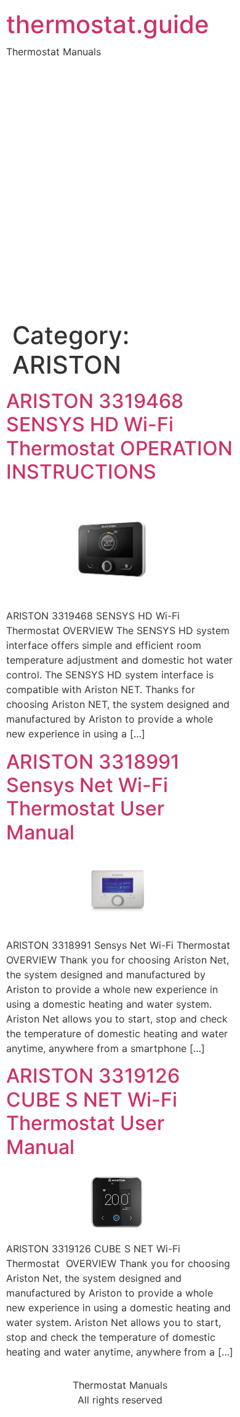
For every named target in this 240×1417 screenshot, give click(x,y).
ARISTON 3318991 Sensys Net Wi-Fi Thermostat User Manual (93, 797)
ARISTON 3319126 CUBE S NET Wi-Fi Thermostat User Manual (93, 1111)
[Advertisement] (120, 195)
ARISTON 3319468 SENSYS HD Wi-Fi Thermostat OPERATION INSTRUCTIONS (119, 436)
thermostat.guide (107, 24)
